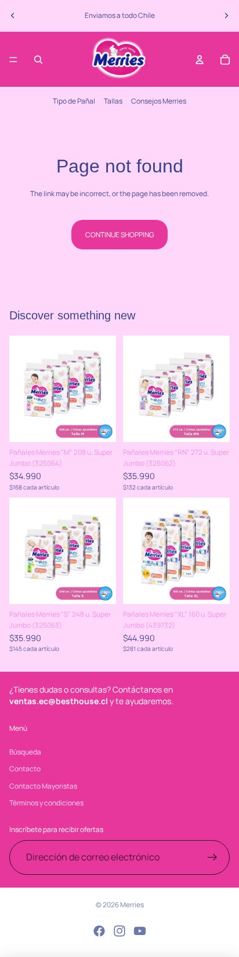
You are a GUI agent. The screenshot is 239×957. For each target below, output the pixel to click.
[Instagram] (119, 931)
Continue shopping (119, 235)
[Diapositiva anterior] (13, 15)
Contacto (25, 769)
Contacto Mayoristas (43, 786)
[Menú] (13, 59)
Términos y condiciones (46, 803)
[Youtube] (140, 931)
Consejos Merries (158, 101)
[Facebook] (99, 931)
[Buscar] (38, 59)
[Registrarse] (212, 858)
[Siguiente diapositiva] (226, 15)
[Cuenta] (199, 59)
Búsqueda (25, 752)
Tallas (113, 101)
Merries (132, 905)
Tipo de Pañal (74, 101)
